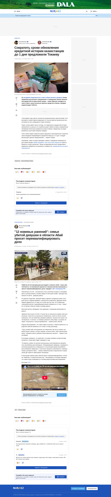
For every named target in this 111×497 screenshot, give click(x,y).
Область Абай (21, 409)
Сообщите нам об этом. (45, 153)
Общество (17, 38)
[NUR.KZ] (55, 11)
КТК (29, 362)
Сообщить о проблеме (78, 488)
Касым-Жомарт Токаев (27, 160)
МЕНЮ (18, 11)
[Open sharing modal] (16, 110)
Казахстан (17, 160)
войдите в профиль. (60, 187)
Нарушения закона (29, 222)
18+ (16, 409)
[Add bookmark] (16, 115)
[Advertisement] (55, 26)
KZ (86, 11)
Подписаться (61, 395)
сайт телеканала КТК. (59, 289)
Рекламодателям (92, 488)
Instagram (61, 212)
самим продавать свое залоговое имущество (47, 142)
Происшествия (18, 222)
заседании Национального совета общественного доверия (43, 97)
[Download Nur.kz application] (55, 4)
